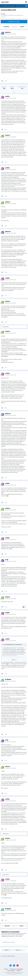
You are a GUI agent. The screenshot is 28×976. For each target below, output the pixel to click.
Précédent (6, 26)
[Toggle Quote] (3, 644)
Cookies (18, 970)
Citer (6, 80)
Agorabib (5, 2)
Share (7, 950)
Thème (6, 969)
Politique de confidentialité (16, 969)
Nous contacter (11, 970)
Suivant (22, 26)
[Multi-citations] (2, 81)
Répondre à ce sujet (14, 21)
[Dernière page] (26, 27)
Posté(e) (10, 34)
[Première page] (2, 27)
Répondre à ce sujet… (9, 942)
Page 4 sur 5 (15, 26)
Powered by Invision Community (14, 973)
